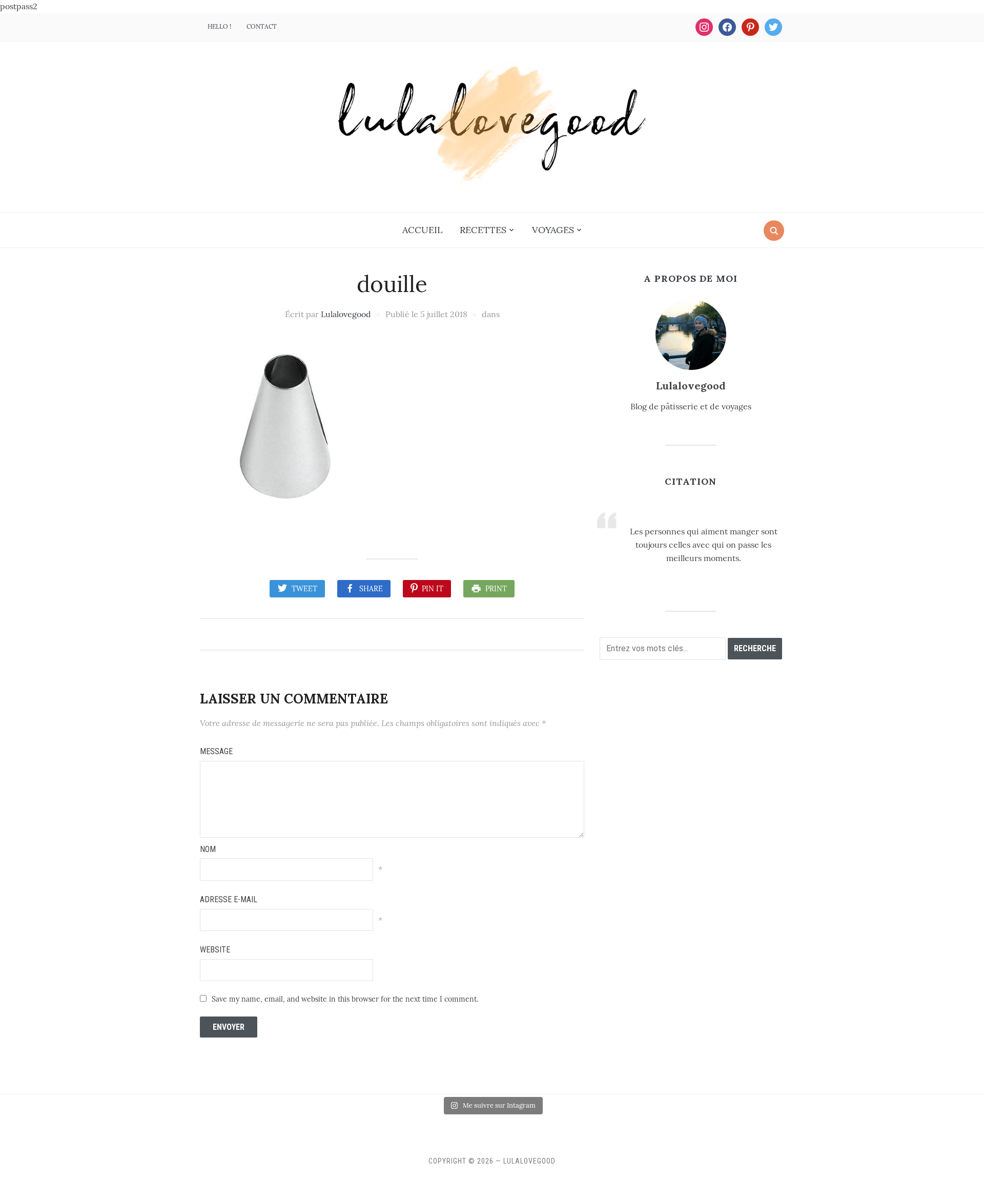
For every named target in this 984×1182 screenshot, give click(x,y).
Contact (262, 26)
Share (371, 588)
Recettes (483, 230)
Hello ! (219, 26)
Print (496, 588)
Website (215, 950)
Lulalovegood (346, 314)
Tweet (304, 588)
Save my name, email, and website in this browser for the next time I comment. (345, 999)
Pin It (432, 588)
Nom (208, 849)
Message (216, 751)
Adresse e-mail (228, 899)
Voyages (553, 230)
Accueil (422, 230)
